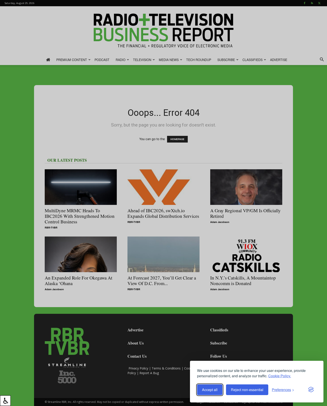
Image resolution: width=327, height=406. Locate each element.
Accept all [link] (210, 389)
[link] (5, 400)
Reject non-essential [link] (247, 389)
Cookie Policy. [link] (279, 375)
